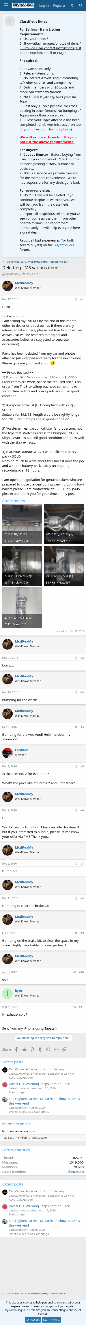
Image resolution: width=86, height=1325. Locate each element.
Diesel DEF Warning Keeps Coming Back (39, 1083)
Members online (16, 1123)
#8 (82, 898)
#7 (82, 863)
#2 (82, 658)
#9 (82, 933)
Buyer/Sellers (64, 245)
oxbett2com (74, 1171)
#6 (82, 810)
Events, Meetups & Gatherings (29, 1112)
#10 (81, 972)
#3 (82, 692)
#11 (81, 1007)
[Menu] (6, 5)
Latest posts (12, 1061)
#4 (82, 727)
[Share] (76, 299)
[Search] (81, 5)
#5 (82, 766)
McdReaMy (12, 274)
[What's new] (72, 5)
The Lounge (16, 1092)
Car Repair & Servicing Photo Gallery (36, 1069)
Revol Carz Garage (21, 1077)
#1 (82, 299)
